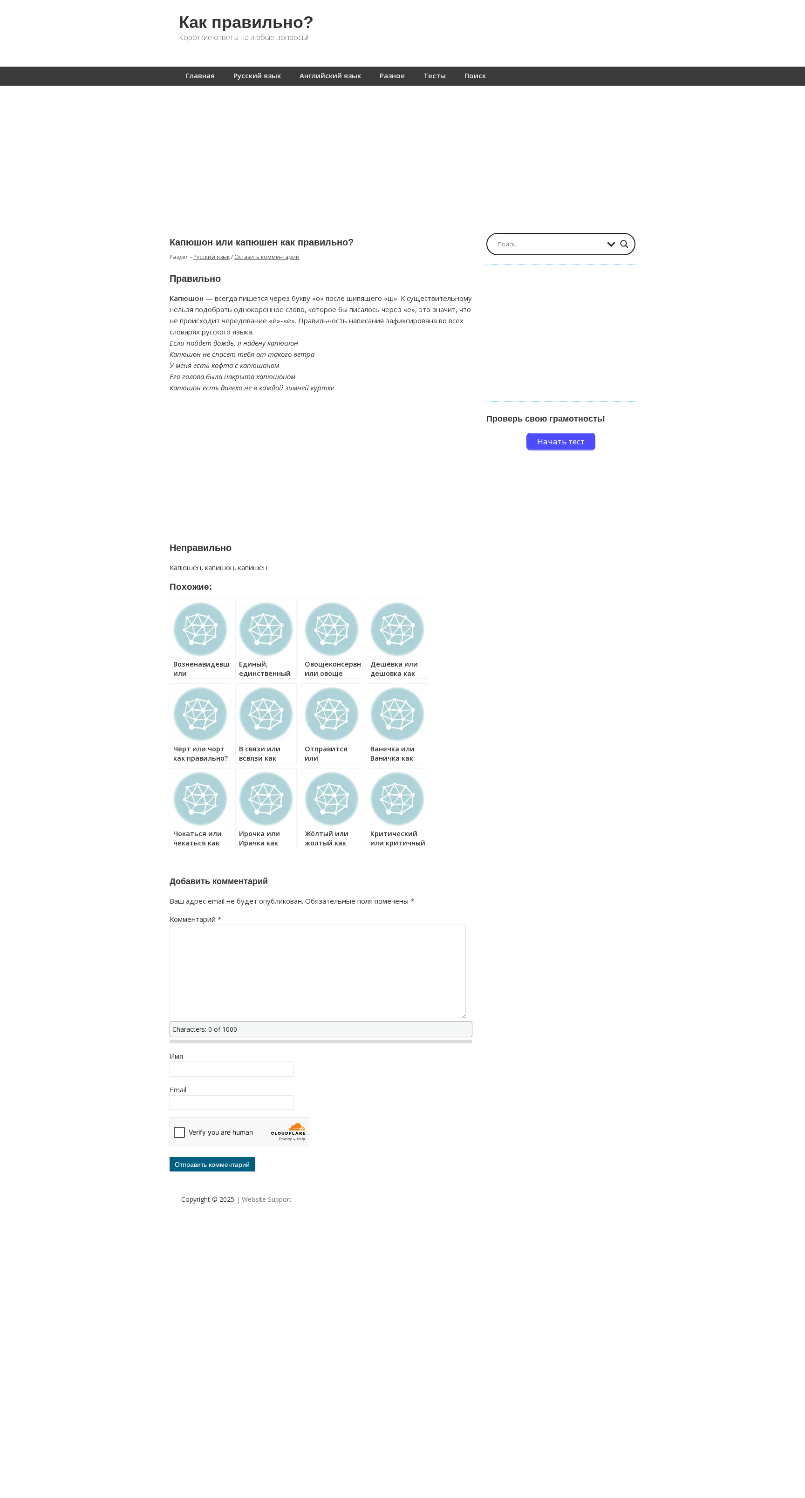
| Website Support (264, 1199)
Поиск (475, 75)
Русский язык (257, 75)
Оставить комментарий (267, 257)
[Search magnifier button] (624, 244)
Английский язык (330, 75)
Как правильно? (246, 22)
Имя (176, 1056)
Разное (392, 75)
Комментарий (195, 919)
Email (178, 1089)
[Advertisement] (402, 154)
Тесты (434, 75)
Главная (200, 75)
